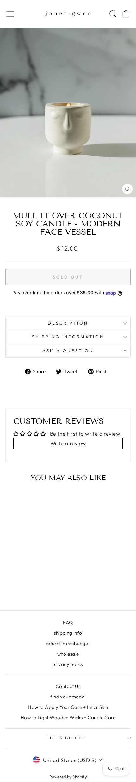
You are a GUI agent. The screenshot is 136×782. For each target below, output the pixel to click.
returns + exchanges (68, 643)
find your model (67, 697)
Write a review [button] (68, 443)
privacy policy (68, 664)
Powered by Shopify (68, 776)
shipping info (68, 633)
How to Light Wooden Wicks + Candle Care (68, 717)
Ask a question (68, 350)
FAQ (68, 623)
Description (68, 323)
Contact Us (68, 686)
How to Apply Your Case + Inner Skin (68, 707)
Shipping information (68, 336)
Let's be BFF (66, 737)
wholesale (68, 654)
